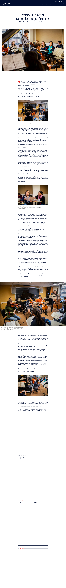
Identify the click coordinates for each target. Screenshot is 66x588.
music (34, 83)
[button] (33, 110)
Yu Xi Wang (35, 89)
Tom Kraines (41, 88)
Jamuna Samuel (21, 129)
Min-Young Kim (39, 144)
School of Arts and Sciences (23, 214)
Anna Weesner (25, 132)
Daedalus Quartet (24, 89)
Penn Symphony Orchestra (42, 236)
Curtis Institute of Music (39, 90)
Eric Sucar (35, 503)
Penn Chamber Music (24, 237)
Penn (32, 83)
